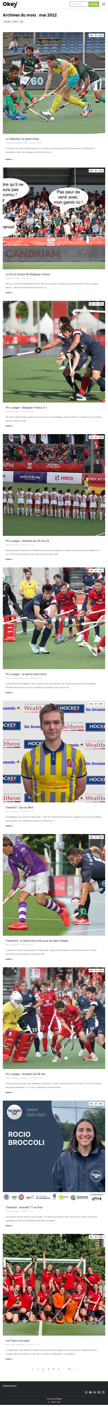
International (10, 143)
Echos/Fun (10, 278)
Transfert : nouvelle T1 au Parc (24, 1207)
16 (69, 1369)
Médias (19, 143)
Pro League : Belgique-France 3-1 (26, 407)
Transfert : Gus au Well (19, 807)
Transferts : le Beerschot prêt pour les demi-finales (37, 940)
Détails (8, 159)
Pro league (15, 412)
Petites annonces (18, 1345)
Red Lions (24, 678)
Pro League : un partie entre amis (26, 674)
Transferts (15, 811)
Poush (58, 1399)
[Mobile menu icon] (103, 4)
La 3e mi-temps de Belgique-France (28, 274)
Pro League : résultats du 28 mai (25, 1074)
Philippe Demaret (10, 1386)
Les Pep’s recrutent (18, 1340)
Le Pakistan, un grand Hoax (22, 139)
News (25, 143)
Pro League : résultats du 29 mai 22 (27, 541)
